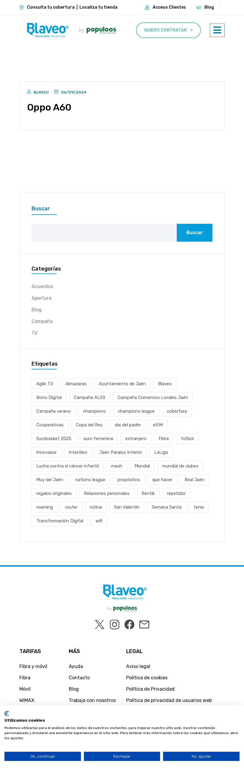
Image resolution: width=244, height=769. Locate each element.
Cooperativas (50, 425)
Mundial (142, 466)
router (71, 507)
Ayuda (76, 666)
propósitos (129, 479)
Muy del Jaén (49, 479)
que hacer (162, 479)
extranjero (135, 438)
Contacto (79, 678)
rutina (96, 507)
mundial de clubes (180, 466)
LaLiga (161, 452)
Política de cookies (147, 678)
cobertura (177, 411)
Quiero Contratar (165, 30)
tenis (199, 507)
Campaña (42, 321)
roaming (44, 507)
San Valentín (127, 507)
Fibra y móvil (33, 666)
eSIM (158, 425)
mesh (116, 466)
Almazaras (76, 383)
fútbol (187, 438)
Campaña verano (53, 411)
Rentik (148, 493)
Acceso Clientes (169, 7)
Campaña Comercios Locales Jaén (153, 397)
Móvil (25, 689)
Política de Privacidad (150, 689)
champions (94, 411)
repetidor (176, 493)
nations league (90, 479)
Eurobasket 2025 (53, 438)
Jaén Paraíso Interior (120, 452)
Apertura (41, 298)
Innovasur (46, 452)
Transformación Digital (59, 520)
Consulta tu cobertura (51, 7)
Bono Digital (49, 397)
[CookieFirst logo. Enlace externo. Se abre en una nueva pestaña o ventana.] (6, 713)
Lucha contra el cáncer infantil (67, 466)
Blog (209, 7)
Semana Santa (167, 507)
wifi (99, 520)
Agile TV (44, 383)
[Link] (47, 30)
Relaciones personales (106, 493)
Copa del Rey (89, 425)
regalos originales (54, 493)
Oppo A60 (49, 107)
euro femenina (98, 438)
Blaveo (41, 92)
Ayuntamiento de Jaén (122, 383)
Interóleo (78, 452)
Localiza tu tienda (98, 7)
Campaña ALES (89, 397)
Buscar (41, 208)
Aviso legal (138, 666)
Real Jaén (194, 479)
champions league (136, 411)
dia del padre (128, 425)
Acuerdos (42, 286)
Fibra (164, 438)
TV (34, 333)
